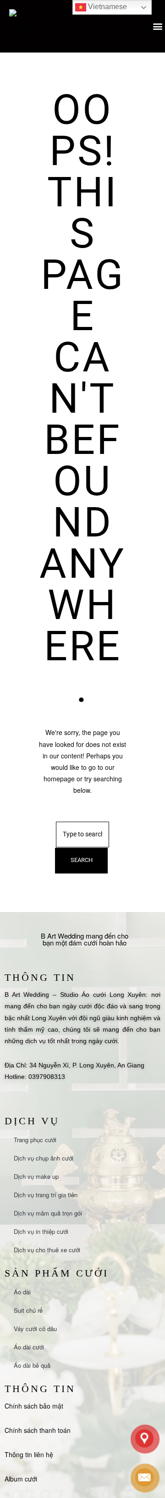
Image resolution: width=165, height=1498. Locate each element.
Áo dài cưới (29, 1347)
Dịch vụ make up (36, 1176)
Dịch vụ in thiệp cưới (41, 1231)
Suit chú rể (28, 1310)
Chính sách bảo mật (34, 1405)
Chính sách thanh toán (38, 1430)
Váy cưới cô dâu (35, 1328)
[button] (157, 26)
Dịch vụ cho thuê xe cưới (47, 1249)
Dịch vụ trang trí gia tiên (45, 1194)
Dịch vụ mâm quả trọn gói (48, 1213)
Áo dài (22, 1292)
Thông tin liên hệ (29, 1454)
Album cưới (21, 1478)
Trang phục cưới (35, 1139)
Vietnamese (106, 7)
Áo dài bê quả (32, 1365)
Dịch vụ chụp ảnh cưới (43, 1158)
